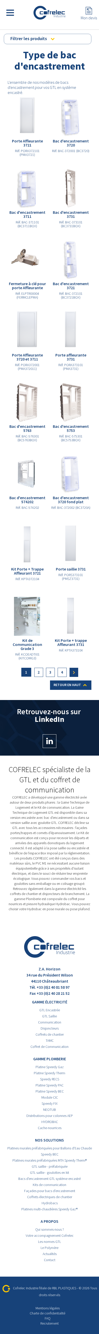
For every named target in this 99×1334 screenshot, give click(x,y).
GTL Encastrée (49, 1010)
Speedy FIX (50, 1103)
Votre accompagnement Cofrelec (50, 1235)
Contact (49, 1260)
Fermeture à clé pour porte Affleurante (27, 285)
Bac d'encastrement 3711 (27, 214)
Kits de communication (49, 1184)
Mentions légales (48, 1308)
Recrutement (49, 1323)
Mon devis (89, 17)
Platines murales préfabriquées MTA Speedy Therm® (49, 1160)
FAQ (48, 1318)
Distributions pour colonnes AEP (49, 1115)
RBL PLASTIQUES (64, 1288)
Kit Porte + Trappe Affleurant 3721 (27, 571)
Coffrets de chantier (50, 1034)
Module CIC (49, 1097)
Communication (49, 1022)
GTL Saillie (49, 1016)
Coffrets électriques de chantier (49, 1197)
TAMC (50, 1040)
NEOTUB (49, 1109)
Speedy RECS (49, 1079)
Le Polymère (49, 1247)
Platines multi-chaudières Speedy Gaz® (49, 1209)
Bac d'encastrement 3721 (71, 285)
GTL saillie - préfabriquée (50, 1166)
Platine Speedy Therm (49, 1073)
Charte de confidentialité (47, 1313)
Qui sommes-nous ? (49, 1229)
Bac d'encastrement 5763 (27, 428)
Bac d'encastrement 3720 (71, 143)
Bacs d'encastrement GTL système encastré (49, 1178)
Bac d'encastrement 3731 (71, 214)
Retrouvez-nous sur (49, 716)
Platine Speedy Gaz (50, 1067)
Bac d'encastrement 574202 (27, 499)
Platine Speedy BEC (50, 1091)
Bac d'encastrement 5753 (71, 428)
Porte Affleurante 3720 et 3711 (27, 357)
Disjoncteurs (50, 1028)
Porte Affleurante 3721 (27, 143)
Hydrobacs (50, 1203)
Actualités (50, 1253)
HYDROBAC (49, 1121)
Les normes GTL (49, 1241)
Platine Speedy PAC (49, 1085)
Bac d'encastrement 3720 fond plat (71, 499)
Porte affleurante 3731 (70, 357)
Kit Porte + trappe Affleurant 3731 (71, 642)
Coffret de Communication (49, 1046)
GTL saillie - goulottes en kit (49, 1172)
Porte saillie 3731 (71, 569)
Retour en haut (71, 685)
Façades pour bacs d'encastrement (49, 1191)
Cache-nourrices (49, 1128)
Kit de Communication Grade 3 (27, 644)
